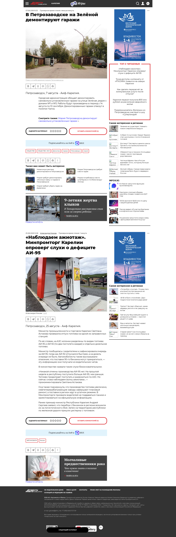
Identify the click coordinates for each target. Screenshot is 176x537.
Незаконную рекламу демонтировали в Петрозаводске (50, 170)
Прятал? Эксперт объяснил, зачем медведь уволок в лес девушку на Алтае (134, 308)
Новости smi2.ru (34, 222)
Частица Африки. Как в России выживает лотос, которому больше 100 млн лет (134, 163)
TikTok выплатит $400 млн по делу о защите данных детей (133, 202)
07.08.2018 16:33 (32, 10)
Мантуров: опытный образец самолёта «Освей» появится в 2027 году (133, 194)
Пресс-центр (71, 490)
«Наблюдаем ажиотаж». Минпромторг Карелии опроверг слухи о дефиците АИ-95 (130, 71)
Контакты (83, 490)
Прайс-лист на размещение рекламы (105, 490)
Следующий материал (68, 530)
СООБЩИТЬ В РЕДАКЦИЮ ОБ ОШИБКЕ (58, 492)
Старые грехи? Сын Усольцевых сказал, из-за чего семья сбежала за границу (134, 334)
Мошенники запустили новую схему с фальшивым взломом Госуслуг (134, 219)
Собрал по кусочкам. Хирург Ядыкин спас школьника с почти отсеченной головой (135, 137)
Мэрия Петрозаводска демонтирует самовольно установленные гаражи (68, 119)
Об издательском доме (53, 490)
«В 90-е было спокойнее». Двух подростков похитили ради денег (133, 299)
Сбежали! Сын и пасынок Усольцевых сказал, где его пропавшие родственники (135, 154)
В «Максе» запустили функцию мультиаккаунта (131, 185)
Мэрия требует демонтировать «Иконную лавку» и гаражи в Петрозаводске (49, 180)
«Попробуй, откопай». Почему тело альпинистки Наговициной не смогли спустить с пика (134, 291)
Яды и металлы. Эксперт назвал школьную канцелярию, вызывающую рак (133, 325)
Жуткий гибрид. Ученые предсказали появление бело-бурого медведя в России (135, 171)
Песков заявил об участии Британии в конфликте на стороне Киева (134, 210)
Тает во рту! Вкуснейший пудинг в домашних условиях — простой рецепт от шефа (134, 317)
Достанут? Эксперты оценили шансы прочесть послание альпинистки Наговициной (135, 146)
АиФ (45, 313)
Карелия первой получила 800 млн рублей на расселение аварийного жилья (130, 102)
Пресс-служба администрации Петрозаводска (44, 80)
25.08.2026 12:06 (32, 233)
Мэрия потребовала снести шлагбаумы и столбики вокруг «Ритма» (89, 180)
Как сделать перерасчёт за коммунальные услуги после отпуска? (129, 91)
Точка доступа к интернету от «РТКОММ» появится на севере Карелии (130, 81)
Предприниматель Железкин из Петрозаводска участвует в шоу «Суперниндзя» (129, 112)
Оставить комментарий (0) (88, 131)
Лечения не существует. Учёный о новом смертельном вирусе (133, 127)
